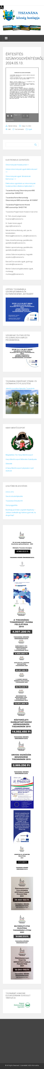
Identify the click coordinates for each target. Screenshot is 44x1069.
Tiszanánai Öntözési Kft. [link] (14, 501)
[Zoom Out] (23, 116)
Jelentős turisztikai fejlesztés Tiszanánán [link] (20, 388)
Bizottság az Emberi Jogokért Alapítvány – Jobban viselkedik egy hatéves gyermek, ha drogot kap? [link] (21, 512)
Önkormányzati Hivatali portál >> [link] (17, 165)
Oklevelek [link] (9, 464)
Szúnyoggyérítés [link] (11, 505)
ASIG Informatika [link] (33, 1065)
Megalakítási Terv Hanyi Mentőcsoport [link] (19, 455)
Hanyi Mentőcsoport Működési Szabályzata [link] (21, 459)
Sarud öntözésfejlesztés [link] (14, 496)
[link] (2, 7)
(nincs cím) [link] (10, 492)
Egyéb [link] (30, 129)
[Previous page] (8, 116)
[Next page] (11, 116)
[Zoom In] (27, 116)
